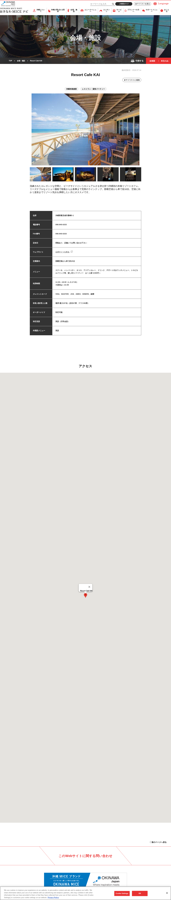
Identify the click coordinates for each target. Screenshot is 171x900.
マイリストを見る (143, 4)
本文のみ (164, 61)
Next (145, 175)
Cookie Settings (122, 893)
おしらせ (166, 10)
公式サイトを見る (62, 252)
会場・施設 (73, 10)
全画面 (152, 61)
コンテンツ (106, 10)
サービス (119, 10)
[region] (85, 893)
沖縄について (41, 10)
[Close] (89, 587)
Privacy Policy (53, 897)
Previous (26, 175)
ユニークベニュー (90, 10)
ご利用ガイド (124, 4)
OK (140, 893)
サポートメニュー (152, 10)
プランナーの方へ (133, 10)
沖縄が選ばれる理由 (58, 10)
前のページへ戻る (159, 842)
